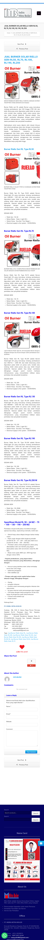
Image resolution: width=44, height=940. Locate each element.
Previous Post (23, 49)
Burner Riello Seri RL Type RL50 (19, 149)
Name (8, 706)
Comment (9, 729)
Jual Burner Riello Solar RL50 (20, 639)
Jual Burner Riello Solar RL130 (23, 635)
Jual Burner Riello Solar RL (16, 633)
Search (6, 810)
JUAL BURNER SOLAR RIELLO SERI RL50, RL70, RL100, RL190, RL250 (21, 59)
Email (8, 714)
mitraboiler (17, 677)
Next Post (20, 44)
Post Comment (31, 752)
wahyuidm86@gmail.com (19, 937)
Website (8, 721)
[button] (4, 936)
